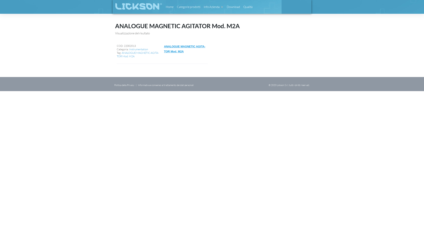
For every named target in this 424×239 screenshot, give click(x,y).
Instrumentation (138, 49)
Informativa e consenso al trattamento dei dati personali (166, 85)
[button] (213, 7)
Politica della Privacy (124, 85)
